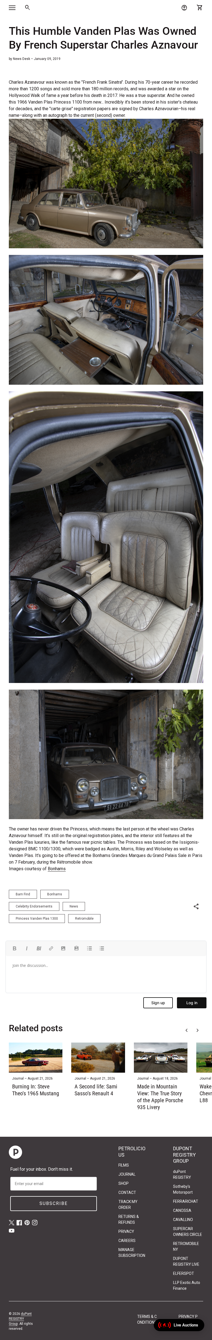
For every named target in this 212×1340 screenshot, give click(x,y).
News (74, 906)
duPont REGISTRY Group (20, 1319)
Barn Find (23, 894)
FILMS (123, 1165)
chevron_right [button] (197, 1030)
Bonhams (57, 868)
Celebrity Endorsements (34, 906)
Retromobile (84, 918)
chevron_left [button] (186, 1030)
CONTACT (127, 1192)
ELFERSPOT (183, 1273)
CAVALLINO (183, 1219)
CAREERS (127, 1240)
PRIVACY (126, 1231)
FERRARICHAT (185, 1201)
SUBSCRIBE (53, 1203)
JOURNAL (127, 1174)
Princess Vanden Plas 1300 (37, 918)
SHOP (123, 1183)
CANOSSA (182, 1210)
